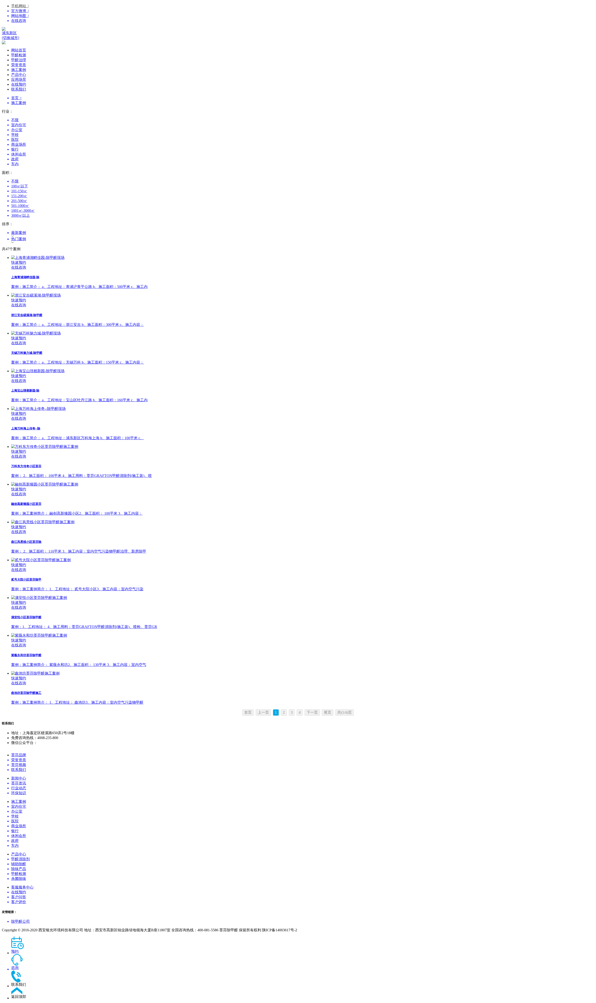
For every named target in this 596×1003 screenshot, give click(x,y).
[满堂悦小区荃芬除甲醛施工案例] (302, 597)
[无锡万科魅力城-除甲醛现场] (302, 333)
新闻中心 (18, 778)
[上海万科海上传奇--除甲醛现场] (302, 408)
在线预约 (18, 84)
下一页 (312, 712)
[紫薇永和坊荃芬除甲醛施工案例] (302, 635)
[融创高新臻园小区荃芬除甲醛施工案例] (302, 484)
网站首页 (18, 50)
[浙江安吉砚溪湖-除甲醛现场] (302, 295)
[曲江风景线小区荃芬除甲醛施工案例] (302, 522)
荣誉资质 (18, 65)
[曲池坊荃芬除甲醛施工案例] (302, 673)
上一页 (263, 712)
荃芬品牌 (18, 755)
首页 (248, 712)
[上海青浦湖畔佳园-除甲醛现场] (302, 257)
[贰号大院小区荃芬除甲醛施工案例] (302, 560)
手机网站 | (20, 6)
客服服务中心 (22, 887)
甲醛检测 (18, 55)
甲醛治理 (18, 60)
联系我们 (18, 89)
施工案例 (18, 70)
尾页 (327, 712)
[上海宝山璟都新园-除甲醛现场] (302, 371)
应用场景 (18, 79)
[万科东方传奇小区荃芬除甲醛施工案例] (302, 446)
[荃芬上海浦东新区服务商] (298, 29)
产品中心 (18, 75)
